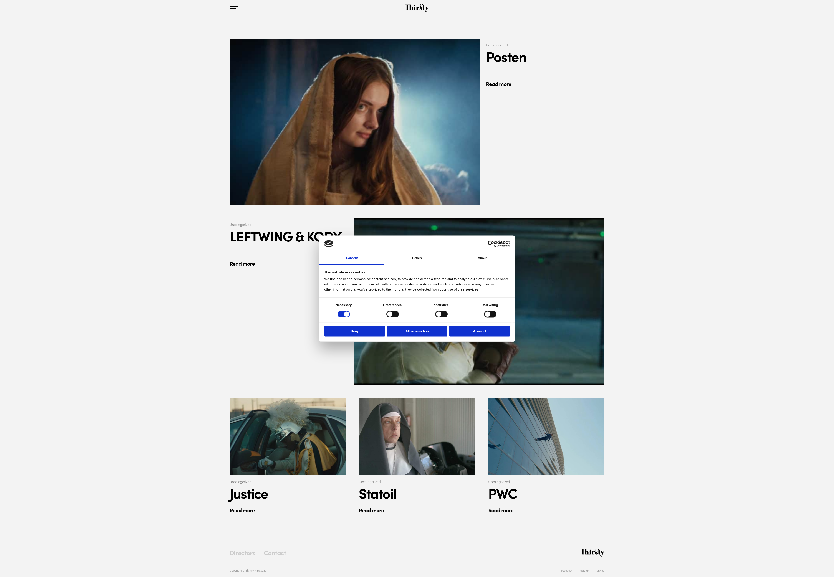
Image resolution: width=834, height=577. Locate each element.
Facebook (566, 570)
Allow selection (417, 331)
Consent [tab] (352, 258)
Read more (498, 83)
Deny (355, 331)
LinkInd (600, 570)
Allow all (479, 331)
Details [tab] (417, 258)
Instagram (584, 570)
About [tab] (482, 258)
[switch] (392, 314)
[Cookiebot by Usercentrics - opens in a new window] (491, 243)
